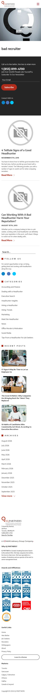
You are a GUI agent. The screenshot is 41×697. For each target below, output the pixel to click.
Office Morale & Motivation (12, 328)
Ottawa (4, 678)
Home (3, 632)
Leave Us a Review (20, 657)
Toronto (4, 668)
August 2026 (6, 441)
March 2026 (6, 464)
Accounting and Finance (10, 287)
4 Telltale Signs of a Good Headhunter (16, 152)
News (3, 324)
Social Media (6, 333)
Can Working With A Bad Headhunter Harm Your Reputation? (16, 218)
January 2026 (6, 473)
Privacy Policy (6, 651)
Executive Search (8, 296)
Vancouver (5, 672)
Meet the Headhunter (10, 319)
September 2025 (8, 491)
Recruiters (5, 642)
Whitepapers (6, 645)
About (3, 648)
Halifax (3, 681)
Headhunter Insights (9, 300)
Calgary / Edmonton (8, 675)
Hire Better (5, 635)
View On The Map (7, 535)
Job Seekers (5, 639)
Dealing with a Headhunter (12, 291)
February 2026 (7, 468)
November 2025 (7, 482)
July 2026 (5, 445)
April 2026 (5, 459)
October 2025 (6, 487)
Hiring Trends (6, 310)
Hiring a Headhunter (9, 305)
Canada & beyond (7, 684)
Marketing (5, 314)
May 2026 (5, 454)
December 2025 (7, 477)
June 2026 (5, 450)
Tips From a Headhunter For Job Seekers (17, 337)
